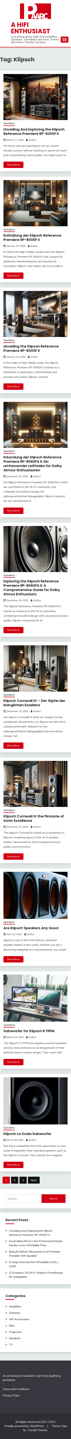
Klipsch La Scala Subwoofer (27, 1133)
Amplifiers (15, 1306)
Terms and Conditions (16, 1389)
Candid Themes (37, 1430)
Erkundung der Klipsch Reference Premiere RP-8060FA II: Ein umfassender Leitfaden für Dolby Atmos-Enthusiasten (32, 464)
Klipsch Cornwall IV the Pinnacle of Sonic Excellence (33, 818)
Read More (13, 164)
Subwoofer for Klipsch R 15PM (28, 1031)
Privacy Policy (11, 1395)
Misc (12, 1325)
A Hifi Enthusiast (30, 28)
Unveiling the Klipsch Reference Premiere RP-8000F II (31, 348)
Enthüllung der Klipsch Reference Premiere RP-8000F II (32, 237)
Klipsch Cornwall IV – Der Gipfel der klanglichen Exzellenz (34, 702)
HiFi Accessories (19, 1319)
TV (11, 1344)
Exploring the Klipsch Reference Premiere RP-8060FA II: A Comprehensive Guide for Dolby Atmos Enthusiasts (31, 588)
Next (34, 1180)
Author (32, 139)
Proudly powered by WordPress (24, 1426)
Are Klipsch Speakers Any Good (30, 928)
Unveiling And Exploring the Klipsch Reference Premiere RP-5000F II (34, 131)
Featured (14, 1312)
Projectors (15, 1332)
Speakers (9, 123)
